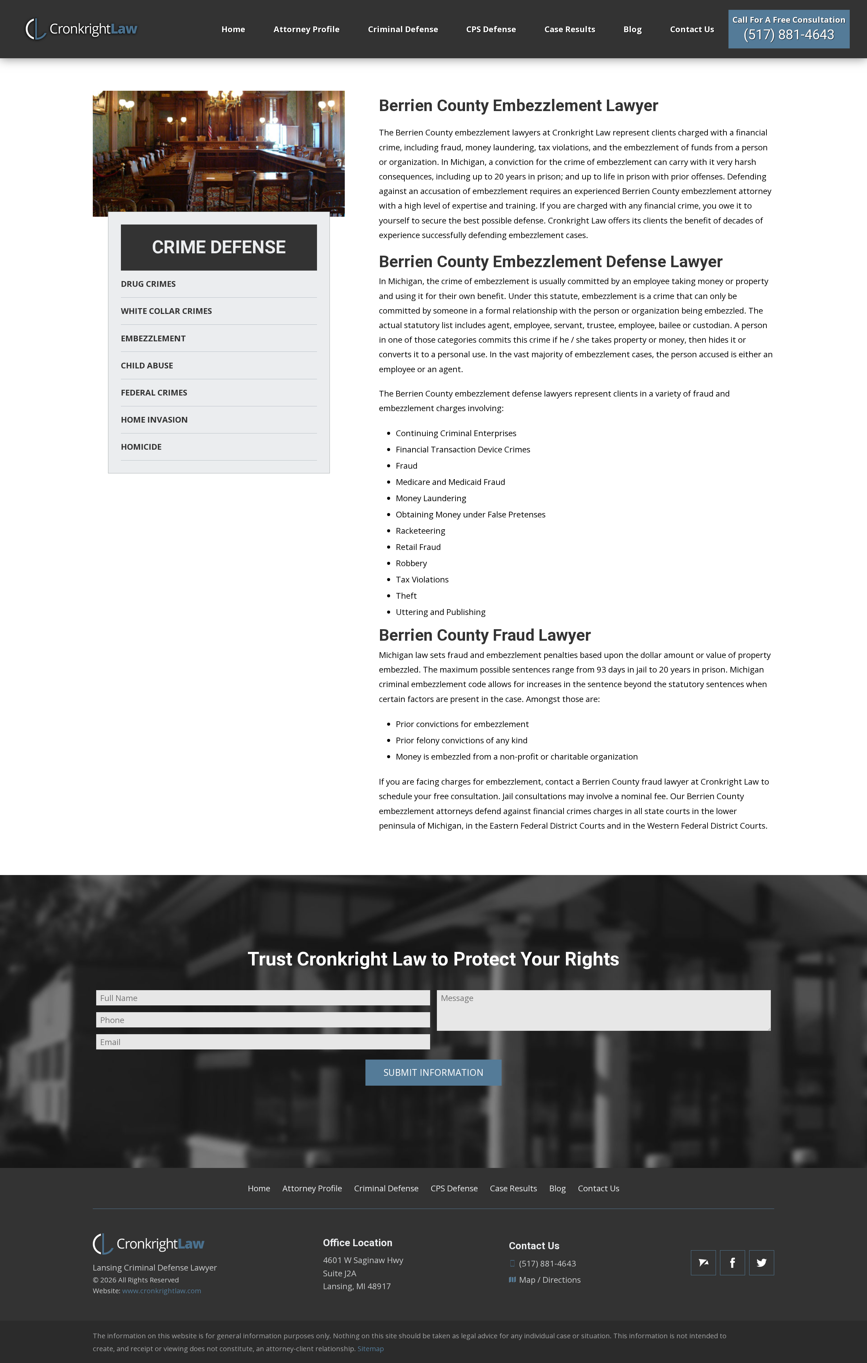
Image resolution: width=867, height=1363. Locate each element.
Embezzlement (153, 338)
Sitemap (371, 1348)
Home (233, 29)
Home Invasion (154, 419)
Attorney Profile (307, 29)
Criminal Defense (403, 29)
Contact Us (692, 29)
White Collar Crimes (166, 310)
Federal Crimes (154, 392)
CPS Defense (491, 29)
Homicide (141, 446)
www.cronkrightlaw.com (161, 1290)
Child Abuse (147, 365)
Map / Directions (550, 1279)
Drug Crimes (148, 283)
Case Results (570, 29)
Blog (632, 29)
